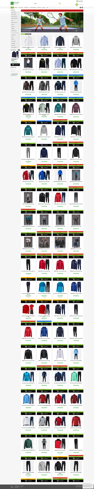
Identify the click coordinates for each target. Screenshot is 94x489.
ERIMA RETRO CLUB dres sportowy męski (60, 114)
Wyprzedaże (26, 7)
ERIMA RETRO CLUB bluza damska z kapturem (76, 114)
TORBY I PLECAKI (13, 30)
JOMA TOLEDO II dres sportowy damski (44, 69)
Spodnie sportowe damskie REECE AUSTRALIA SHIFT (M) (28, 294)
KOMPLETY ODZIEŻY (14, 16)
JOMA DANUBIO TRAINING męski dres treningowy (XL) (28, 115)
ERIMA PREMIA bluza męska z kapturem (44, 248)
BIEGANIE (12, 39)
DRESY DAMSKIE (13, 14)
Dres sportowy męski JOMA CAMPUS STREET (14, 59)
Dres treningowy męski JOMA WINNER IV (44, 383)
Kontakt (43, 7)
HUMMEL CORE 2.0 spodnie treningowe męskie (76, 338)
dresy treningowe (28, 31)
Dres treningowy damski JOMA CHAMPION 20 (28, 405)
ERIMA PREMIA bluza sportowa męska (60, 248)
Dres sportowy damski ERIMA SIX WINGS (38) (44, 293)
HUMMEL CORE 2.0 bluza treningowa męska (60, 271)
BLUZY (12, 20)
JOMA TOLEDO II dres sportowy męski (60, 92)
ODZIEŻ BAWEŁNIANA (14, 18)
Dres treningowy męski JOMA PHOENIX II (76, 360)
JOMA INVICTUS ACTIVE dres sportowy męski (28, 92)
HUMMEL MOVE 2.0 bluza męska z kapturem (44, 159)
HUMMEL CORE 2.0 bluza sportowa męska (44, 360)
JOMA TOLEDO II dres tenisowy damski (28, 69)
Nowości (16, 7)
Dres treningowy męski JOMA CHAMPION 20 (28, 383)
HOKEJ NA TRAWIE (14, 47)
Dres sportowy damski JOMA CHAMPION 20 (76, 383)
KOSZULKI (12, 26)
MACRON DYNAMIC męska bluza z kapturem (76, 47)
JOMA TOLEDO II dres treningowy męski (76, 92)
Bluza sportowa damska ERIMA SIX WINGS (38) (60, 293)
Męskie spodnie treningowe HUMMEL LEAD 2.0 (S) (28, 160)
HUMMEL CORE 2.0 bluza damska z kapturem (28, 338)
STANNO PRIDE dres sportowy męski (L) (60, 450)
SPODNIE (12, 24)
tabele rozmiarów (33, 7)
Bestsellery (21, 7)
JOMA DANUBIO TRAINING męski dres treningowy (44, 115)
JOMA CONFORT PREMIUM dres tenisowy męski (60, 69)
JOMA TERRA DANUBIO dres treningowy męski (60, 181)
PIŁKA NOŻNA (13, 45)
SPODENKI (12, 28)
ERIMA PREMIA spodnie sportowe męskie (28, 248)
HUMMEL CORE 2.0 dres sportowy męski (76, 293)
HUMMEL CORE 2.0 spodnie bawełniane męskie (76, 450)
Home (12, 7)
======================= (15, 32)
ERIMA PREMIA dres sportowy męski (60, 226)
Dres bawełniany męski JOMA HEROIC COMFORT (60, 473)
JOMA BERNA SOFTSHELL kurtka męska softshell (60, 48)
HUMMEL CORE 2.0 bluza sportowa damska (60, 360)
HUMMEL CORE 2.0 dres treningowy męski (44, 271)
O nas (47, 7)
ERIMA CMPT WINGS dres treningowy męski (76, 181)
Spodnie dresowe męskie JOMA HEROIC (76, 472)
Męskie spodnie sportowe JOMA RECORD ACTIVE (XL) (28, 473)
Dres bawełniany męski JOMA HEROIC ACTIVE (44, 472)
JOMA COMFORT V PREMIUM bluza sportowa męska (44, 48)
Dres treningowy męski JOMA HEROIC (44, 450)
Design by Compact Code (79, 486)
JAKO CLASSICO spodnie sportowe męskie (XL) (28, 271)
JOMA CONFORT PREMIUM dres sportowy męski (76, 69)
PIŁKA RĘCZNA (13, 41)
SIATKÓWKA (13, 43)
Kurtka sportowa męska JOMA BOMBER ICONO (28, 450)
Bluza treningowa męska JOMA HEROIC (76, 427)
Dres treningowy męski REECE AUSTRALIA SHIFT (44, 316)
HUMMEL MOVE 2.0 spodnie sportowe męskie (60, 159)
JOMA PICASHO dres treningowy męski (28, 181)
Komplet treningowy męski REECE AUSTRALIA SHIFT (28, 316)
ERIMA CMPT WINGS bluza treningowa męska (28, 226)
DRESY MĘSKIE (13, 12)
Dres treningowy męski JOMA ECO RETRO (44, 427)
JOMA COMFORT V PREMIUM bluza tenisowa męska (28, 48)
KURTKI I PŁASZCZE (14, 22)
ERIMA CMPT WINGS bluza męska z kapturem (44, 226)
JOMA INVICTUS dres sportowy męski (44, 92)
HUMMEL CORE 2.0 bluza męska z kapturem (44, 338)
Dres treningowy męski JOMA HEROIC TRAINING (44, 405)
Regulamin (39, 7)
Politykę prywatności (14, 74)
